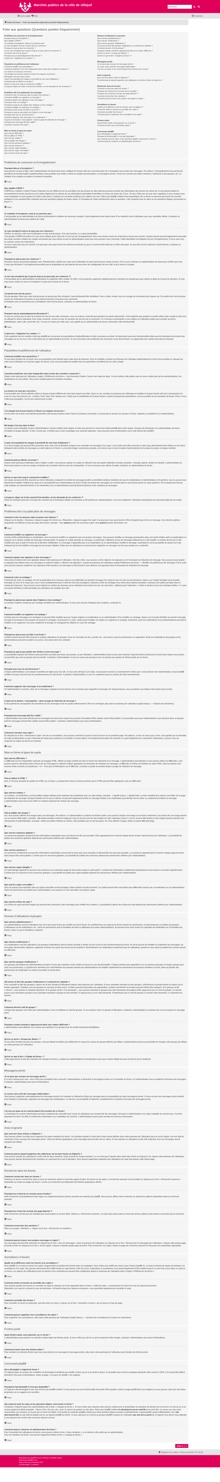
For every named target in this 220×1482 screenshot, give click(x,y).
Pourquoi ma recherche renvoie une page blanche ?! (117, 93)
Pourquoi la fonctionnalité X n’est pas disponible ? (116, 136)
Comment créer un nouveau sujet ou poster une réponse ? (27, 95)
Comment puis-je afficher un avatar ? (18, 81)
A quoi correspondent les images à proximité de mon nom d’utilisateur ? (32, 79)
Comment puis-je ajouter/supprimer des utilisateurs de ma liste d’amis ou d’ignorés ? (130, 80)
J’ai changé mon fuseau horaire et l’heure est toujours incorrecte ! (29, 74)
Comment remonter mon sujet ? (16, 125)
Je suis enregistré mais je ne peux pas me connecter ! (25, 46)
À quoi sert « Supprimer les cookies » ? (19, 58)
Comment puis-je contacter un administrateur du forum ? (119, 141)
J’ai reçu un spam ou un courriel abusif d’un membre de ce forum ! (123, 69)
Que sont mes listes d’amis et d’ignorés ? (113, 78)
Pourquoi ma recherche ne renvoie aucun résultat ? (117, 91)
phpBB (150, 431)
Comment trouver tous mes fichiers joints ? (114, 125)
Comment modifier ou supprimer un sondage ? (22, 107)
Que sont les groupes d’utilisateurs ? (111, 43)
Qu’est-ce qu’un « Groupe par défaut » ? (113, 53)
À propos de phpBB (58, 1375)
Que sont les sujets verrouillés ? (16, 150)
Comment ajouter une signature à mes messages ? (24, 100)
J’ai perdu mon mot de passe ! (16, 53)
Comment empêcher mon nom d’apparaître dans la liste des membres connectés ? (36, 69)
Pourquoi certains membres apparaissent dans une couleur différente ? (125, 51)
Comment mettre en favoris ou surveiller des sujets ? (118, 109)
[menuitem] (34, 16)
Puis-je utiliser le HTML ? (14, 136)
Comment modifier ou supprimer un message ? (22, 97)
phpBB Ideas (136, 1389)
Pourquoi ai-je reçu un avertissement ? (19, 115)
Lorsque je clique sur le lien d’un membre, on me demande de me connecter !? (38, 86)
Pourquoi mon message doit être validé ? (20, 122)
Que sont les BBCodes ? (14, 133)
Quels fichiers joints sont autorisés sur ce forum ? (116, 123)
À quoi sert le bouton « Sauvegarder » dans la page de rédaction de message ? (35, 120)
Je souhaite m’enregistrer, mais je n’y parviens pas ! (24, 43)
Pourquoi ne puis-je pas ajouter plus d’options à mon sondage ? (29, 105)
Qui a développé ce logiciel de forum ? (112, 134)
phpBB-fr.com (32, 1460)
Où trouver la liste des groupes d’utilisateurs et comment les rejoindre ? (125, 46)
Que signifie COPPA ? (12, 41)
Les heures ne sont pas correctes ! (18, 72)
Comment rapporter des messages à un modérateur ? (25, 117)
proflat (25, 1462)
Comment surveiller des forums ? (110, 112)
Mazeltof (36, 1462)
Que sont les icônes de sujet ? (16, 153)
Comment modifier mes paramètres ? (18, 67)
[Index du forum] (25, 6)
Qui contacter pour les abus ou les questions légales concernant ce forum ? (126, 139)
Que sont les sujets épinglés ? (16, 148)
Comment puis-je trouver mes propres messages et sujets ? (120, 98)
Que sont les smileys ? (13, 138)
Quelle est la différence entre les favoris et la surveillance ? (120, 107)
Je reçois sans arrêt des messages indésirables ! (116, 67)
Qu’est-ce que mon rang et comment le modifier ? (23, 84)
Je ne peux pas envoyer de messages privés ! (115, 64)
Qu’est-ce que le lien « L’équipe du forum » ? (114, 56)
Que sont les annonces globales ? (17, 143)
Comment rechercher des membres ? (112, 96)
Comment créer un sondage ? (16, 102)
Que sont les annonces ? (14, 146)
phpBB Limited (74, 1372)
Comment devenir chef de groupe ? (111, 48)
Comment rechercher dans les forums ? (113, 88)
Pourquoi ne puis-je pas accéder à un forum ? (22, 110)
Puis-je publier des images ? (15, 141)
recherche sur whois (169, 1407)
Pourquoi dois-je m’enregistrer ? (16, 38)
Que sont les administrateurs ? (109, 38)
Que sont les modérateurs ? (108, 41)
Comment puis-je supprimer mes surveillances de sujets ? (120, 114)
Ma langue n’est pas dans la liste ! (17, 77)
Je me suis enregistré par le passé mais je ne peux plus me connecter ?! (32, 51)
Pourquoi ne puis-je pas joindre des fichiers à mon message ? (28, 112)
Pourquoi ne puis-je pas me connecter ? (19, 48)
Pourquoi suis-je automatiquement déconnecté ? (23, 56)
